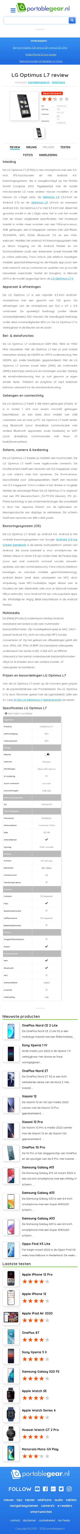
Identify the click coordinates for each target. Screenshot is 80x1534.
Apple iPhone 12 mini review (40, 54)
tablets (71, 1500)
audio (59, 1500)
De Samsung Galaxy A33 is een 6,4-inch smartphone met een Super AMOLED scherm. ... (47, 1201)
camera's (48, 1506)
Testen (65, 147)
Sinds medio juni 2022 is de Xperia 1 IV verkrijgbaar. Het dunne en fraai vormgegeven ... (46, 1053)
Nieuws (31, 147)
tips (19, 1500)
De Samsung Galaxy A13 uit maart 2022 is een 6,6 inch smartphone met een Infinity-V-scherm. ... (49, 1175)
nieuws (9, 1500)
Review (15, 147)
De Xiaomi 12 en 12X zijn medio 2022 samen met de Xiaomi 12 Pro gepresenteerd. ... (45, 1104)
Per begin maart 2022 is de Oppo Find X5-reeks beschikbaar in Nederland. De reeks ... (49, 1249)
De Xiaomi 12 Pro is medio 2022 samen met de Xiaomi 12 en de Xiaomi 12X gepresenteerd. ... (47, 1130)
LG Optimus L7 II (62, 278)
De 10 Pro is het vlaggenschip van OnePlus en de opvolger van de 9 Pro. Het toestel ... (49, 1152)
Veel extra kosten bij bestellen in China (40, 61)
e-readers (64, 1506)
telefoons (58, 82)
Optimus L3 (51, 197)
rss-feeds (64, 1520)
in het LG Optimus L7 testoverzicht (38, 700)
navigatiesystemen (24, 1506)
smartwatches (41, 1512)
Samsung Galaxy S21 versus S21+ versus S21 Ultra (40, 47)
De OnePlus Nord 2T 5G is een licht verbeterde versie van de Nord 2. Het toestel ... (45, 1079)
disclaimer (29, 1520)
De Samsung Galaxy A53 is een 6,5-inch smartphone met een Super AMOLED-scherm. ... (47, 1226)
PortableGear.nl (39, 82)
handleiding (48, 155)
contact (15, 1520)
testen (30, 1500)
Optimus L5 (39, 202)
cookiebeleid (47, 1520)
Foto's (28, 155)
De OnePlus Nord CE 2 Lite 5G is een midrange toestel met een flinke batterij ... (48, 1031)
